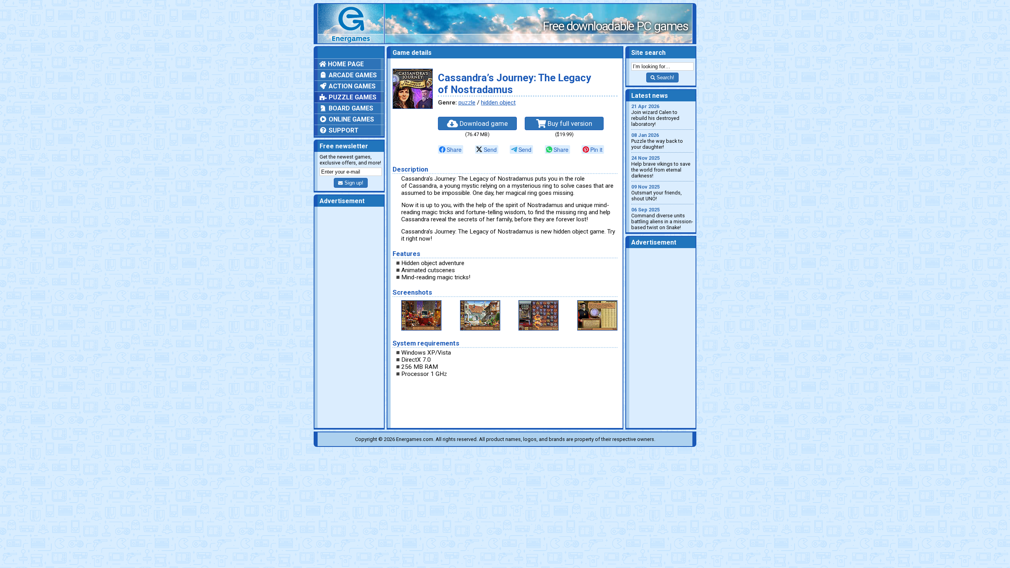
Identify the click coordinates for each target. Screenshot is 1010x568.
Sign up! (353, 183)
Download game (483, 123)
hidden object (498, 102)
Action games (351, 86)
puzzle (466, 102)
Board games (350, 108)
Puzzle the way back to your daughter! (657, 141)
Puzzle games (351, 97)
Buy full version (569, 123)
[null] (450, 149)
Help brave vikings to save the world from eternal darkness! (660, 167)
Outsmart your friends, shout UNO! (656, 193)
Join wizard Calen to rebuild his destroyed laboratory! (655, 115)
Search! (664, 77)
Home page (345, 64)
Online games (350, 119)
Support (343, 130)
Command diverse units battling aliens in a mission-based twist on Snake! (662, 218)
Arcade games (352, 75)
